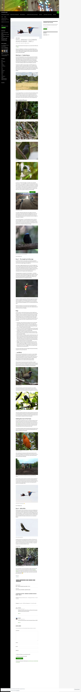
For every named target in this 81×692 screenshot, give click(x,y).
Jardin (19, 423)
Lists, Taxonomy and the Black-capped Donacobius (23, 589)
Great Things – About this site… (48, 14)
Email (17, 646)
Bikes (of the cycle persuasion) (14, 14)
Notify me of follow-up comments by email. (23, 654)
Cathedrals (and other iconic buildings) (32, 14)
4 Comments (27, 43)
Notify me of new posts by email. (21, 656)
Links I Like (54, 14)
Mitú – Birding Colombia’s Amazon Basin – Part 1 (23, 586)
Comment (17, 630)
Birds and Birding (22, 14)
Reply (20, 613)
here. (18, 46)
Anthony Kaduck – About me (5, 14)
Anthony (22, 43)
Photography (19, 581)
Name (17, 642)
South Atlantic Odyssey (4, 40)
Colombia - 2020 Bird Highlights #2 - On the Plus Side (27, 603)
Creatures (40, 14)
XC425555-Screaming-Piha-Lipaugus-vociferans (22, 192)
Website (17, 650)
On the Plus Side (4, 12)
